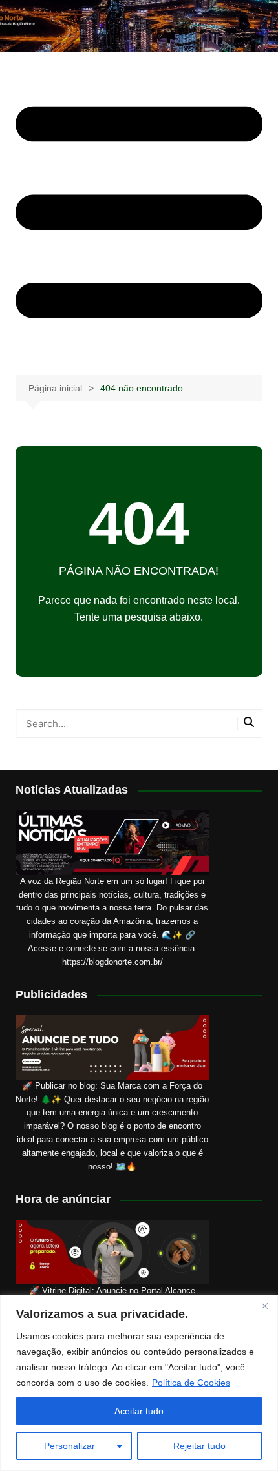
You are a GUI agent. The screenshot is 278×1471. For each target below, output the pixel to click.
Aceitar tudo (139, 1411)
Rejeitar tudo (199, 1446)
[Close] (264, 1305)
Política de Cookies (191, 1382)
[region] (139, 1383)
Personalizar (69, 1446)
